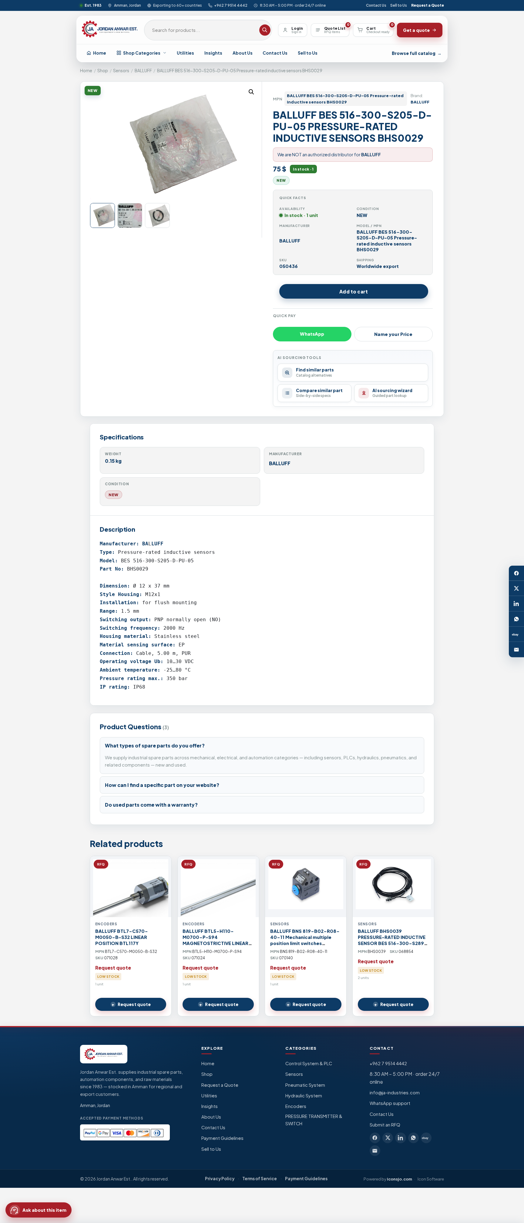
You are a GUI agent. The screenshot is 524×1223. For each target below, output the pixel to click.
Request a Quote (427, 5)
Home (99, 53)
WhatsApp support (390, 1103)
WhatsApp (312, 334)
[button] (251, 91)
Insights (213, 53)
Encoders (295, 1106)
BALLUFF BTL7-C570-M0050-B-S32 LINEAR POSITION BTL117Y (121, 937)
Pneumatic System (305, 1085)
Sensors (121, 70)
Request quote (134, 1004)
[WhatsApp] (516, 619)
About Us (243, 53)
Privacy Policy (219, 1178)
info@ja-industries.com (395, 1092)
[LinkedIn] (516, 604)
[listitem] (375, 1138)
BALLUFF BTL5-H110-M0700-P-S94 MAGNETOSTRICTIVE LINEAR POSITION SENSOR (215, 940)
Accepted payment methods (111, 1118)
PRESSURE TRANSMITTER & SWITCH (313, 1119)
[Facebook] (516, 573)
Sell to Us (398, 5)
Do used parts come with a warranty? (151, 804)
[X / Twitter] (516, 588)
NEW (114, 494)
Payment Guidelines (222, 1138)
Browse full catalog (417, 53)
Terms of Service (259, 1178)
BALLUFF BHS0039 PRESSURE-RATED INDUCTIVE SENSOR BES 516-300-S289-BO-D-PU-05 (392, 940)
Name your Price (393, 334)
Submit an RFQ (385, 1124)
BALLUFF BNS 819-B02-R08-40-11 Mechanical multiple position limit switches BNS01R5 (305, 940)
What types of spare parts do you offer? (155, 745)
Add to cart (353, 291)
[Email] (516, 649)
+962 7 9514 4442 (230, 5)
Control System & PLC (308, 1063)
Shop (102, 70)
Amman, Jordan (127, 5)
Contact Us (376, 5)
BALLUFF (143, 70)
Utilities (185, 53)
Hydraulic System (303, 1095)
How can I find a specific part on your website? (162, 785)
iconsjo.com (399, 1178)
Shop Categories (141, 53)
